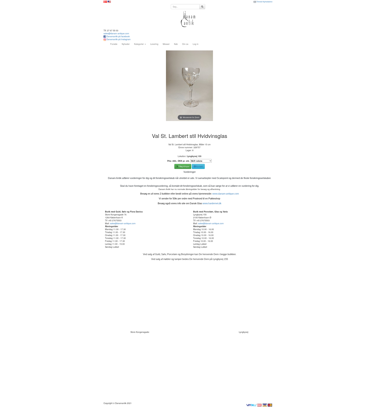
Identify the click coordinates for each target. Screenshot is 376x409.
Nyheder (126, 43)
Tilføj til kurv (183, 166)
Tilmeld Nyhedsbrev (264, 1)
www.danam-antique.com (225, 193)
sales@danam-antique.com (116, 33)
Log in (195, 43)
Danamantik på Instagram (118, 39)
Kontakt (199, 166)
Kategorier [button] (139, 43)
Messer (166, 43)
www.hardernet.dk (212, 203)
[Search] (202, 6)
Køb (176, 43)
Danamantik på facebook (118, 36)
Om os (185, 43)
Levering (154, 43)
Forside (115, 43)
